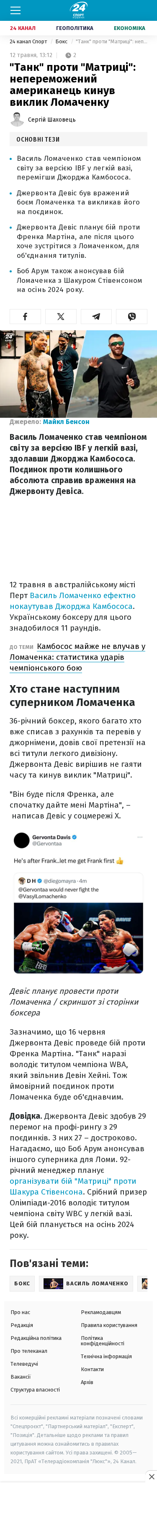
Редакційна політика (36, 1338)
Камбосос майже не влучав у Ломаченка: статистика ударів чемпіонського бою (77, 657)
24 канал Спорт (29, 41)
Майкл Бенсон (66, 422)
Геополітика (74, 28)
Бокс (62, 41)
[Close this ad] (151, 1476)
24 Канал (23, 28)
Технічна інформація (106, 1356)
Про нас (20, 1312)
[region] (79, 1503)
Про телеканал (28, 1351)
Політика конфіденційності (102, 1341)
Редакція (21, 1325)
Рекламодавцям (101, 1312)
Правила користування (109, 1325)
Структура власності (35, 1390)
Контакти (92, 1369)
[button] (25, 316)
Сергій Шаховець (52, 119)
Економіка (129, 28)
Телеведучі (24, 1364)
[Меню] (15, 10)
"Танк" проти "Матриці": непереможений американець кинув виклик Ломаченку (111, 41)
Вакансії (20, 1377)
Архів (87, 1382)
